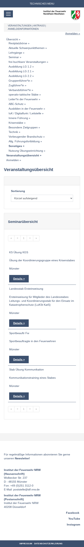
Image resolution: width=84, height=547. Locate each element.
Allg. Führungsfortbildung (24, 141)
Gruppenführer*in (19, 80)
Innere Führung (18, 118)
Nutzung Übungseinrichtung (26, 150)
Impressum (25, 543)
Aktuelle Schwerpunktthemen (27, 48)
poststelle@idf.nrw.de (26, 489)
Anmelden (71, 33)
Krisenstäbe (16, 122)
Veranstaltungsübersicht (22, 155)
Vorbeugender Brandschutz (25, 136)
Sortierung (18, 191)
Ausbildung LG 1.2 (20, 66)
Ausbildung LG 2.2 (20, 75)
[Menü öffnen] (8, 13)
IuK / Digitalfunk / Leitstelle (25, 113)
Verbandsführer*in (20, 90)
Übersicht (12, 39)
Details (17, 278)
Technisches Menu (42, 3)
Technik (13, 131)
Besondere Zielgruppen (23, 127)
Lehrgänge (15, 52)
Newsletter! (22, 458)
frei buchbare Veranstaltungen (27, 61)
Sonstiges (15, 146)
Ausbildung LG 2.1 (20, 71)
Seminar (14, 57)
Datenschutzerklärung (48, 543)
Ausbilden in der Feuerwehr (26, 108)
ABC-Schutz (16, 103)
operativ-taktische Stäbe (23, 94)
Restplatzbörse (18, 43)
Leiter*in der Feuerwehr (23, 99)
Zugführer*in (16, 85)
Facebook (72, 512)
